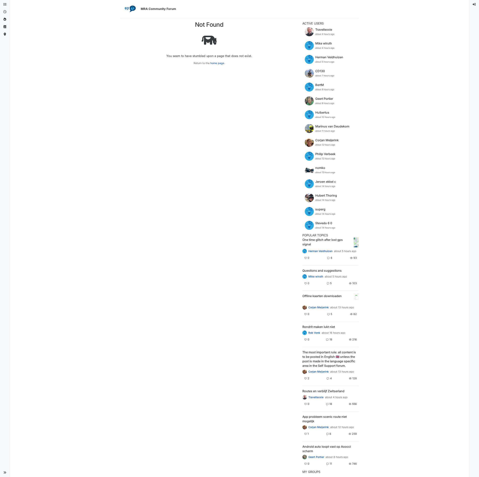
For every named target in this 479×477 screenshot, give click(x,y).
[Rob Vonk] (304, 333)
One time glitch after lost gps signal (322, 242)
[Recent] (4, 12)
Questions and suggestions (322, 270)
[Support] (4, 27)
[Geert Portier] (304, 457)
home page (217, 63)
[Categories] (4, 4)
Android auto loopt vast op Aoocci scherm (326, 449)
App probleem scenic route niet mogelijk (324, 419)
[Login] (474, 4)
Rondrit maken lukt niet (318, 327)
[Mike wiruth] (304, 276)
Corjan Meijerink (318, 307)
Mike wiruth (315, 276)
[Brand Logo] (130, 8)
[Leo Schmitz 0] (304, 307)
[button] (4, 473)
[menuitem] (474, 4)
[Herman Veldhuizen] (304, 251)
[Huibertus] (304, 397)
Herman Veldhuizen (320, 251)
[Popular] (4, 19)
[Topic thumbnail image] (356, 242)
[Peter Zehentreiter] (304, 371)
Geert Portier (316, 457)
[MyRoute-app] (4, 34)
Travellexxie (316, 397)
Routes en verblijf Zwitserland (323, 391)
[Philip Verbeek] (304, 427)
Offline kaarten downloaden (322, 296)
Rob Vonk (314, 332)
